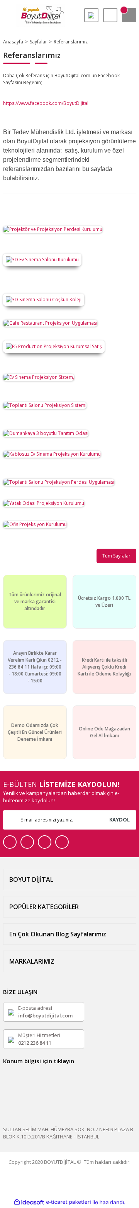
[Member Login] (110, 15)
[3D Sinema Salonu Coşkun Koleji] (43, 299)
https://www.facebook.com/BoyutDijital (46, 103)
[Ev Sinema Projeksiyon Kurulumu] (52, 454)
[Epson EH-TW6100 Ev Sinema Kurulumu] (38, 376)
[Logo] (40, 15)
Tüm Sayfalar (116, 556)
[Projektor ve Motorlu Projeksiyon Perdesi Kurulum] (52, 229)
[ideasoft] (29, 1202)
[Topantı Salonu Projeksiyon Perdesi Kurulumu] (58, 481)
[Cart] (129, 15)
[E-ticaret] (68, 1202)
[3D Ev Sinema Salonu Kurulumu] (42, 259)
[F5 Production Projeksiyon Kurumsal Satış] (54, 346)
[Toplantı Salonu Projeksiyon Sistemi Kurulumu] (44, 405)
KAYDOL (119, 819)
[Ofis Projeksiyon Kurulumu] (35, 524)
